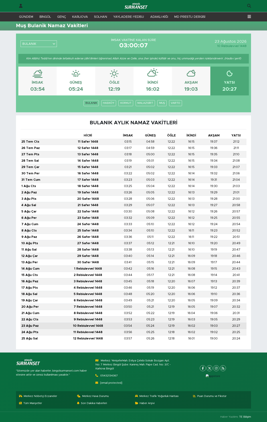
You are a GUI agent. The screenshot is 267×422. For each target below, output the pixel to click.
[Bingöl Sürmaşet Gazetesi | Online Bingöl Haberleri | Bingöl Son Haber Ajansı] (136, 6)
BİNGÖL (45, 16)
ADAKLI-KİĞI (159, 16)
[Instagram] (216, 368)
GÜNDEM (26, 16)
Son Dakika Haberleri (94, 403)
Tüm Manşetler (32, 403)
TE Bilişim (245, 416)
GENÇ (61, 16)
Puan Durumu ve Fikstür (211, 396)
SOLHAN (100, 16)
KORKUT (126, 103)
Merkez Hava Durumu (95, 396)
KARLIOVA (80, 16)
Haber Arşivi (147, 403)
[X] (210, 368)
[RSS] (223, 368)
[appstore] (213, 376)
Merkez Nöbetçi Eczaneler (40, 396)
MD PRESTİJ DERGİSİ (189, 16)
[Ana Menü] (249, 17)
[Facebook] (203, 368)
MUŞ (162, 103)
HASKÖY (108, 103)
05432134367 (109, 375)
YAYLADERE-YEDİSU (128, 16)
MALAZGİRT (145, 103)
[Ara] (249, 6)
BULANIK (91, 103)
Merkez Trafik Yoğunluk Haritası (159, 396)
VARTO (175, 103)
